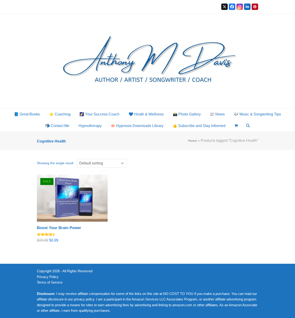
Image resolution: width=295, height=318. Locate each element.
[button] (236, 126)
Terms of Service (49, 282)
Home (192, 140)
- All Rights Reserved (76, 271)
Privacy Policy (48, 277)
